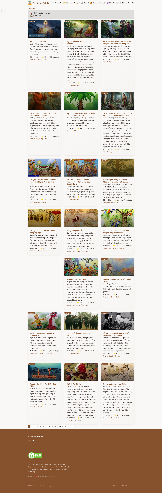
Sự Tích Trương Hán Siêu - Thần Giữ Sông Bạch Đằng (43, 114)
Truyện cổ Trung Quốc (38, 60)
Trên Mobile (121, 3)
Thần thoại (68, 3)
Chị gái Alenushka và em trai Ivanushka (42, 334)
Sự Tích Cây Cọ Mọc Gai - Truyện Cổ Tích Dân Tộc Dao (81, 114)
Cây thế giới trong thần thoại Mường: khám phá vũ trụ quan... (116, 181)
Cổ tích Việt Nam (73, 85)
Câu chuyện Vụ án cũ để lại (114, 384)
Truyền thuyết (82, 3)
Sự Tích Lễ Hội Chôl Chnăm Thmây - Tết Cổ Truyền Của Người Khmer (78, 182)
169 (66, 426)
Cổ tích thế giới (108, 152)
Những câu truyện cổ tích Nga (77, 251)
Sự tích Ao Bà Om (74, 384)
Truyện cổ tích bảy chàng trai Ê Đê (80, 334)
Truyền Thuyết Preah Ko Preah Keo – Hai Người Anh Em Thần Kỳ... (43, 182)
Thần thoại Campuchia (38, 202)
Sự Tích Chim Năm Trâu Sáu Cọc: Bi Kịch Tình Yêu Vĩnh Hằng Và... (117, 43)
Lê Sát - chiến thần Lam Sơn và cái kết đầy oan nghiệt (116, 334)
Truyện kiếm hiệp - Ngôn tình (38, 448)
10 (56, 426)
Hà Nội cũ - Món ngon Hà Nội (39, 445)
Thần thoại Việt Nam (110, 203)
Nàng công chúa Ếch (75, 230)
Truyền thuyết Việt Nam (38, 139)
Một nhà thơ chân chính (76, 279)
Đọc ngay (31, 21)
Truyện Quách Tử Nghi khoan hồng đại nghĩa (42, 231)
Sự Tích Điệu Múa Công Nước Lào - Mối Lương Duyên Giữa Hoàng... (117, 114)
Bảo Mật (124, 486)
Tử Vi (110, 3)
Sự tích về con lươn (38, 42)
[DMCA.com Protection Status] (35, 458)
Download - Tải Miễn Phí (37, 450)
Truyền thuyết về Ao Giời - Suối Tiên (43, 385)
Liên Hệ (132, 486)
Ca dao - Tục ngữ (97, 3)
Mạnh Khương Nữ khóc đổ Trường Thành (117, 280)
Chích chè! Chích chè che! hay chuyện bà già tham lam (116, 231)
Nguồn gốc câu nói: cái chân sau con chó (80, 43)
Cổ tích (56, 3)
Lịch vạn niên (33, 443)
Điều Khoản (116, 486)
